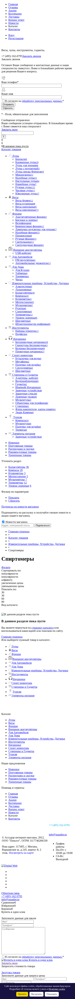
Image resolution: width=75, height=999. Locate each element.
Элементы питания (23, 695)
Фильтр (5, 567)
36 (27, 466)
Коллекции (15, 13)
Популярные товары (20, 445)
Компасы (13, 470)
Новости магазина (16, 521)
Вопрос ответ (16, 19)
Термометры (15, 482)
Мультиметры (16, 479)
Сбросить (14, 500)
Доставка (13, 16)
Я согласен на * (34, 956)
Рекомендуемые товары (22, 452)
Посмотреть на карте (21, 852)
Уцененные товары (19, 455)
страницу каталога (42, 627)
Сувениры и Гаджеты (24, 686)
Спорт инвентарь (22, 683)
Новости (13, 23)
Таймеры (21, 273)
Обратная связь (10, 893)
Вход (11, 35)
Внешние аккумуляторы (27, 659)
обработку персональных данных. (42, 100)
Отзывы (13, 7)
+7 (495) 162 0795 (11, 896)
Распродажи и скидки (21, 448)
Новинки (13, 442)
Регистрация (15, 38)
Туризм (17, 691)
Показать (13, 497)
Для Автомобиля (22, 662)
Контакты (14, 29)
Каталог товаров (11, 149)
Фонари (16, 654)
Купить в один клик (40, 959)
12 (25, 482)
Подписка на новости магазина (20, 506)
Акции (12, 10)
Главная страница (11, 636)
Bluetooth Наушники (28, 387)
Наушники (19, 679)
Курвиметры (15, 473)
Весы (15, 650)
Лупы (15, 646)
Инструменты (20, 674)
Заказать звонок (31, 56)
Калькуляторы (16, 466)
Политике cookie (57, 989)
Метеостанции (17, 476)
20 (21, 470)
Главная (13, 4)
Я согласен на (34, 100)
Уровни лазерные (18, 485)
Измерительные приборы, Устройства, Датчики (40, 670)
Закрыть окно (9, 129)
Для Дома (17, 666)
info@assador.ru (58, 834)
